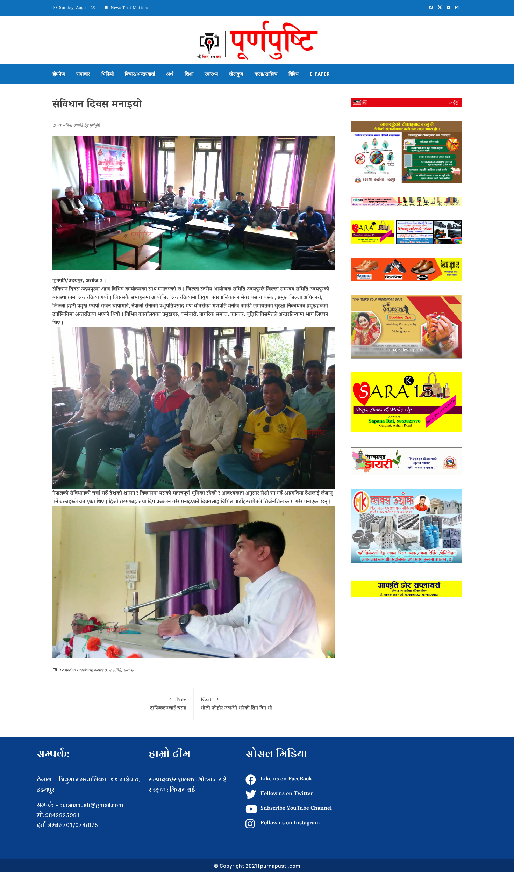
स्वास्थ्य (211, 74)
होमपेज (58, 74)
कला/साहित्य (266, 74)
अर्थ (169, 74)
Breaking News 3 (92, 670)
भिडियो (107, 74)
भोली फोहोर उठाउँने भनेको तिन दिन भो (236, 704)
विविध (293, 74)
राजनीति (115, 670)
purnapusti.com (280, 865)
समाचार (83, 74)
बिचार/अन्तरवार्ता (140, 74)
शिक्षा (189, 74)
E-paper (320, 74)
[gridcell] (193, 800)
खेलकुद (236, 74)
